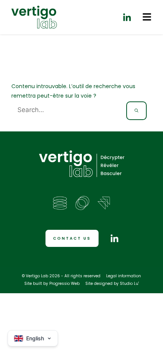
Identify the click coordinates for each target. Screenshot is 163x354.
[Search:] (68, 110)
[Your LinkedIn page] (127, 17)
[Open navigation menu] (147, 17)
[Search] (136, 110)
